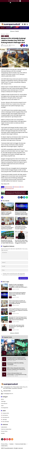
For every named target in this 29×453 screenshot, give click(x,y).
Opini (2, 405)
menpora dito (5, 413)
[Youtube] (10, 439)
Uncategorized (4, 407)
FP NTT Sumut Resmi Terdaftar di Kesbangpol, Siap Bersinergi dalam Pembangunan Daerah (7, 228)
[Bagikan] (27, 45)
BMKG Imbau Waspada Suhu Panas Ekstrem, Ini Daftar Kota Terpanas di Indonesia (16, 368)
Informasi (17, 187)
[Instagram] (7, 439)
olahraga (4, 419)
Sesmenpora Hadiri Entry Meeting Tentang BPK (15, 363)
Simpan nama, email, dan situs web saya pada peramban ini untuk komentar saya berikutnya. (14, 274)
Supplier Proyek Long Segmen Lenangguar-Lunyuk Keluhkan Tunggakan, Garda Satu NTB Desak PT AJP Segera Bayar (7, 213)
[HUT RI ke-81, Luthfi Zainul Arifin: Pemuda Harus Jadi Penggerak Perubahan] (21, 235)
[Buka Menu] (25, 24)
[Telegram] (24, 197)
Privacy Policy (4, 431)
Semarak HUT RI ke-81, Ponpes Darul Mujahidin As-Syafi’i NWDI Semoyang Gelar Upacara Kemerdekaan (7, 242)
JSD (4, 188)
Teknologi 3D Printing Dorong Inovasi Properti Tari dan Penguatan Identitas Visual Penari (21, 228)
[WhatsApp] (27, 197)
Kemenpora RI (10, 188)
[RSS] (12, 439)
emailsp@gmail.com (8, 393)
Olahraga (6, 36)
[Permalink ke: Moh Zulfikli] (2, 45)
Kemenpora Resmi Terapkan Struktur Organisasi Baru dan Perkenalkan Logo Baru (16, 358)
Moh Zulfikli (6, 45)
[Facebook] (19, 197)
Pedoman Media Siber (6, 429)
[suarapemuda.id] (10, 24)
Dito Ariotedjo (9, 187)
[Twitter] (21, 197)
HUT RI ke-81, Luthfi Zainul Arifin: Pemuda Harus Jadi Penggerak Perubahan (21, 242)
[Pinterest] (5, 439)
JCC (22, 187)
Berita (2, 36)
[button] (22, 24)
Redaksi (3, 433)
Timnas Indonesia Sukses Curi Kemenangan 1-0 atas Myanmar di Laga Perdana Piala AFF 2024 (17, 374)
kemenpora (5, 415)
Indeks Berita (4, 427)
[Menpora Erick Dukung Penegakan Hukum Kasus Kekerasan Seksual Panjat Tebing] (21, 207)
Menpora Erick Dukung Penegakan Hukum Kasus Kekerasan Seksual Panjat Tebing (21, 213)
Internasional (4, 403)
